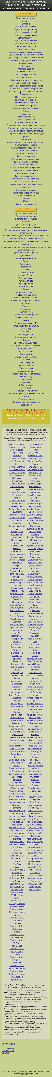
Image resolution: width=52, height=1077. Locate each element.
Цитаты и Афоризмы (34, 5)
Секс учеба (26, 329)
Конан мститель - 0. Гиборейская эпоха (35, 723)
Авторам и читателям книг (18, 8)
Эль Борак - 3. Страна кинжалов (35, 468)
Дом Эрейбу (35, 763)
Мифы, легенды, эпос (26, 295)
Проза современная (26, 120)
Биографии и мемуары (26, 219)
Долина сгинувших (35, 758)
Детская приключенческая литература (26, 58)
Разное (26, 320)
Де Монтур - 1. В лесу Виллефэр (16, 879)
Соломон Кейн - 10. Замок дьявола (17, 960)
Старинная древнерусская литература (26, 128)
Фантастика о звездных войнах (26, 159)
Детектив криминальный (26, 35)
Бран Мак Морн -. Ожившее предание (35, 498)
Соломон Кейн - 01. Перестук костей (17, 895)
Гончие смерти (35, 749)
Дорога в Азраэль (17, 447)
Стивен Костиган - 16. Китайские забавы (17, 486)
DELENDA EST (35, 743)
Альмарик (35, 481)
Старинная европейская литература (26, 131)
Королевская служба (17, 631)
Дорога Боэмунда (17, 627)
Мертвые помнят (17, 844)
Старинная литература (26, 122)
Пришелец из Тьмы (35, 792)
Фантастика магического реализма (26, 168)
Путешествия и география (26, 315)
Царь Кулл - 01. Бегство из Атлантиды (35, 554)
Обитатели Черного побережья (35, 780)
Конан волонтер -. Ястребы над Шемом (17, 754)
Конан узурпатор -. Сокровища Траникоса (17, 822)
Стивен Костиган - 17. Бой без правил (17, 495)
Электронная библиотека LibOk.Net (26, 2)
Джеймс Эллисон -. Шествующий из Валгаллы (35, 833)
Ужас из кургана (35, 805)
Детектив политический (26, 41)
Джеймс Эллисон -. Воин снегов (35, 510)
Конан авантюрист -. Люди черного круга (16, 705)
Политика (26, 306)
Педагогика (26, 303)
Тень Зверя (35, 802)
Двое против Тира (35, 648)
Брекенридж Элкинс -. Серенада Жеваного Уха (17, 600)
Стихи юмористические (26, 337)
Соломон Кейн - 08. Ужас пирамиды (17, 943)
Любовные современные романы (26, 89)
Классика (26, 66)
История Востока (26, 272)
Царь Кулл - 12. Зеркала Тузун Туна (35, 602)
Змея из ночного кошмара (17, 837)
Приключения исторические (26, 103)
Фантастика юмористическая (26, 193)
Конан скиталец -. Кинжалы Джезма (17, 797)
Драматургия (26, 264)
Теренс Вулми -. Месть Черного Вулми (16, 610)
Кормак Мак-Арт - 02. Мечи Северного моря (35, 856)
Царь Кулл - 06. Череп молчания (35, 580)
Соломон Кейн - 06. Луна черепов (17, 936)
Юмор (26, 201)
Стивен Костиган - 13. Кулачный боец (17, 461)
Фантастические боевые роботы (26, 148)
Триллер (26, 136)
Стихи (26, 331)
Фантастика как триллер (26, 182)
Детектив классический (26, 32)
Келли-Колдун (35, 771)
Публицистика (26, 312)
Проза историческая (26, 117)
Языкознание (26, 405)
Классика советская (26, 72)
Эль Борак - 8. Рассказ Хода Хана (35, 475)
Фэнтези (26, 187)
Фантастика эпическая (26, 190)
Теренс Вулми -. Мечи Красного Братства (16, 619)
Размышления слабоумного (35, 885)
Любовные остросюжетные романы (26, 86)
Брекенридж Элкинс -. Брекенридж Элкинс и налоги (17, 550)
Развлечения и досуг (26, 317)
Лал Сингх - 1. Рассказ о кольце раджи (35, 675)
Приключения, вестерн (26, 97)
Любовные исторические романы (26, 80)
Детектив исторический (26, 29)
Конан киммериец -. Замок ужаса (17, 769)
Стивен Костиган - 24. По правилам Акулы (35, 701)
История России (26, 278)
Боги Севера (35, 819)
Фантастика (26, 139)
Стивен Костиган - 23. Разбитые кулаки (35, 692)
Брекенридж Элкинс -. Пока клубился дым (17, 591)
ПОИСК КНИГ (8, 1044)
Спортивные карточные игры (26, 346)
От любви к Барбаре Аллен (17, 854)
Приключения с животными (26, 108)
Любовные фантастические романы (26, 91)
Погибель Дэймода (16, 865)
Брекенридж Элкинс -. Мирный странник (17, 582)
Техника (26, 360)
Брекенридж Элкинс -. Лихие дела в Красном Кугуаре (17, 572)
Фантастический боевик (26, 145)
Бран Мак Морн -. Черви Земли (35, 504)
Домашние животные (26, 258)
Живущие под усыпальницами (16, 831)
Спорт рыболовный (26, 348)
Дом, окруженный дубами (35, 766)
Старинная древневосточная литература (26, 125)
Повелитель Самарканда (17, 637)
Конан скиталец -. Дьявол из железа (17, 792)
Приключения (26, 94)
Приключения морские (26, 106)
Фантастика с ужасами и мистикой (26, 184)
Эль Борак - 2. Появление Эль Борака (35, 461)
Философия (26, 382)
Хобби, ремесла (26, 385)
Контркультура (26, 286)
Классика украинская (26, 74)
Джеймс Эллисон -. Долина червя (35, 826)
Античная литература (26, 18)
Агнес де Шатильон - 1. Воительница (17, 644)
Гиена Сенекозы (17, 827)
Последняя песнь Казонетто (17, 871)
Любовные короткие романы (26, 83)
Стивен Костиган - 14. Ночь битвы (17, 468)
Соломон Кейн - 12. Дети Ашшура (17, 972)
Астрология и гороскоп (26, 213)
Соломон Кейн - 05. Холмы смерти (17, 929)
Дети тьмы (35, 754)
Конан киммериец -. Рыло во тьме (17, 786)
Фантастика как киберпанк (26, 162)
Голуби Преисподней (17, 671)
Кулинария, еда (26, 281)
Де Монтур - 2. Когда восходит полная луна (17, 887)
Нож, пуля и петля (16, 541)
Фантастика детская (26, 156)
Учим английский (26, 365)
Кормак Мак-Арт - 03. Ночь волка (35, 862)
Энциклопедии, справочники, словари (26, 393)
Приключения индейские (26, 100)
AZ (43, 412)
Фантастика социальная (26, 176)
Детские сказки (26, 63)
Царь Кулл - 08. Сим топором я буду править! (35, 588)
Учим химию (26, 379)
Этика (26, 396)
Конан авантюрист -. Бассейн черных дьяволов (17, 693)
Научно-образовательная (26, 298)
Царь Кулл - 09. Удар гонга (35, 595)
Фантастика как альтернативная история (26, 142)
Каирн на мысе (17, 842)
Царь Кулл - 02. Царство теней (35, 561)
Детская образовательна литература (26, 52)
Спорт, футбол (26, 351)
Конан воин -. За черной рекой (17, 727)
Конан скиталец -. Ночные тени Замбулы (35, 732)
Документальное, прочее (26, 253)
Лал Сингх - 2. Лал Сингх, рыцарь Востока (35, 684)
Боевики (26, 21)
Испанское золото (35, 654)
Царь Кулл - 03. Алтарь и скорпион (35, 568)
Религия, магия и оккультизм (26, 326)
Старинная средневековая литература (26, 134)
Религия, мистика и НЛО (26, 323)
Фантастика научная (26, 173)
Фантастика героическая (26, 151)
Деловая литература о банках (26, 227)
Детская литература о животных (26, 60)
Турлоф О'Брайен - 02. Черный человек (35, 532)
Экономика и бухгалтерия (26, 391)
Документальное (26, 250)
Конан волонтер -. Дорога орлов (17, 733)
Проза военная (26, 114)
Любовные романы (26, 77)
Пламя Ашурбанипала (35, 786)
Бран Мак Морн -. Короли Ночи (35, 485)
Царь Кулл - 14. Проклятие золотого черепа (35, 610)
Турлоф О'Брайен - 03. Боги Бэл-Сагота (35, 540)
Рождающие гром (35, 706)
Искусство (26, 267)
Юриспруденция (26, 399)
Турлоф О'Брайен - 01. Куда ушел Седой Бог (35, 523)
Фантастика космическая (26, 165)
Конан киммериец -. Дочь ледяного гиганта (17, 763)
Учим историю (26, 368)
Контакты (43, 8)
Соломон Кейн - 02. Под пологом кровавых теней (17, 903)
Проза (26, 111)
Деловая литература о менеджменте (26, 239)
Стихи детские (26, 334)
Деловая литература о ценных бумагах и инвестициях (26, 247)
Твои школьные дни (35, 640)
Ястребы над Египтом (17, 454)
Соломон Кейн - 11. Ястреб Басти (17, 967)
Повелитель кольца (16, 859)
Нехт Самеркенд (35, 658)
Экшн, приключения (26, 196)
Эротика (26, 198)
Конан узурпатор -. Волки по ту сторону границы (17, 813)
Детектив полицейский (26, 44)
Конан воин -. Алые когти (17, 721)
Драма (26, 261)
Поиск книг (12, 5)
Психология (26, 309)
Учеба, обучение (26, 363)
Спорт (26, 340)
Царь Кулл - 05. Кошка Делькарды (35, 575)
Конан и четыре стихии (35, 710)
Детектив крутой (26, 38)
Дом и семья (26, 255)
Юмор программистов (26, 204)
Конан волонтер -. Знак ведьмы (35, 716)
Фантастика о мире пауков (26, 170)
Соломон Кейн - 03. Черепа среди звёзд (17, 912)
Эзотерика (26, 388)
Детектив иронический (26, 27)
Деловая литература (26, 224)
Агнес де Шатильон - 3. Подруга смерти (16, 664)
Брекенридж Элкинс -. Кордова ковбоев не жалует (17, 561)
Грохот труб (35, 751)
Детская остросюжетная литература (26, 55)
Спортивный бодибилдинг (26, 343)
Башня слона (17, 675)
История (26, 269)
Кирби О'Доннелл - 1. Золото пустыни (35, 667)
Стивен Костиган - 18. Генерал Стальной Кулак (17, 503)
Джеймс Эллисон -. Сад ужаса (35, 516)
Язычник (35, 644)
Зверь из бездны (35, 875)
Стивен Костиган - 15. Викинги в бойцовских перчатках (17, 476)
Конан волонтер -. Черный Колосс (17, 747)
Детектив (26, 24)
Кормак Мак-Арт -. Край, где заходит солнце (35, 842)
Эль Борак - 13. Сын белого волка (35, 447)
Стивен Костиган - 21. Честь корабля (17, 520)
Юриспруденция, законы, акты (26, 402)
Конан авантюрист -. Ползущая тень (17, 715)
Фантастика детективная (26, 153)
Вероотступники (16, 444)
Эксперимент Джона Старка (35, 814)
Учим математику (26, 371)
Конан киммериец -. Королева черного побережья (17, 778)
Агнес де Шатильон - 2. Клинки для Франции (17, 654)
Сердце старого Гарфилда (35, 797)
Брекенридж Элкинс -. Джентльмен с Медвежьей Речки (35, 620)
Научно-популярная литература (26, 301)
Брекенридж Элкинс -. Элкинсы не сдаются (35, 631)
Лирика (26, 289)
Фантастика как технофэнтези (26, 179)
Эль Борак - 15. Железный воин (35, 454)
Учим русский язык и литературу (26, 374)
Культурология (26, 284)
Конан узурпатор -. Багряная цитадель (17, 805)
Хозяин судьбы (35, 808)
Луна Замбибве (35, 774)
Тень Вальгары (35, 661)
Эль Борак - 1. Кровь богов (16, 978)
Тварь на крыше (16, 875)
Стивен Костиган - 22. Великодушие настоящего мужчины (17, 531)
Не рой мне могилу (17, 848)
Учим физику (26, 377)
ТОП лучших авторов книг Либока (8, 1050)
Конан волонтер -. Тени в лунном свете (17, 740)
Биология (26, 222)
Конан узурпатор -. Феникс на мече (35, 738)
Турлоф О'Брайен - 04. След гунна (35, 547)
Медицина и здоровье (26, 292)
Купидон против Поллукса (35, 879)
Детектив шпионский (26, 46)
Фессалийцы (35, 889)
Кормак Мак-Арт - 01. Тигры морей (35, 848)
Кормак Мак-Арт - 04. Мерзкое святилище (35, 870)
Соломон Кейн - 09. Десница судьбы (17, 951)
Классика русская (26, 69)
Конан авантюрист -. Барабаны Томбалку (17, 682)
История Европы (26, 275)
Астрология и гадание (26, 216)
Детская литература (26, 49)
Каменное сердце (35, 822)
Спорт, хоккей (26, 354)
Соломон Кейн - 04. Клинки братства (17, 920)
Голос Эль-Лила (35, 746)
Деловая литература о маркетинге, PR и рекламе (26, 236)
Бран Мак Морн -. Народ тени (35, 490)
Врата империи (17, 625)
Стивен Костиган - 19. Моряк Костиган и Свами (17, 512)
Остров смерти (17, 450)
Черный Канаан (35, 811)
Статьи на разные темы (26, 357)
